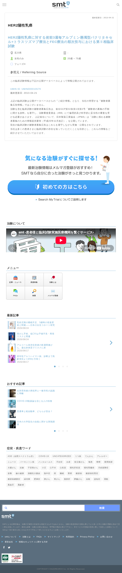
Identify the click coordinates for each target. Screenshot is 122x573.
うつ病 (78, 456)
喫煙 (98, 462)
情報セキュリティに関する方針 (33, 542)
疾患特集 (34, 282)
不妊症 (59, 462)
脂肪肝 (67, 479)
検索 (34, 295)
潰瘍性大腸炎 (34, 473)
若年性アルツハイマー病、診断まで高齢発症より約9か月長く (36, 357)
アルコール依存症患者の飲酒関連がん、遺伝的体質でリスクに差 (35, 346)
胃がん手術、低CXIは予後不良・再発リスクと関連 (35, 335)
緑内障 (27, 479)
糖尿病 (79, 473)
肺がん (47, 479)
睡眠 (62, 473)
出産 (68, 462)
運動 (106, 479)
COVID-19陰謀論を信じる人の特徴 (34, 401)
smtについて (11, 537)
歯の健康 (20, 473)
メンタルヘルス (45, 462)
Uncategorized (62, 456)
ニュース (12, 462)
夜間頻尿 (108, 462)
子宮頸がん (33, 468)
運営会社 (9, 542)
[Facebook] (4, 547)
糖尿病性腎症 (92, 473)
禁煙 (70, 473)
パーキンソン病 (27, 462)
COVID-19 (44, 456)
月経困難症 (103, 468)
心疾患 (63, 468)
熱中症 (47, 473)
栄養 (10, 473)
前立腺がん (79, 462)
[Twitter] (9, 547)
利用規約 (70, 537)
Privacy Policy (87, 537)
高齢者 (21, 485)
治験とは (52, 282)
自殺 (88, 479)
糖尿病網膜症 (14, 479)
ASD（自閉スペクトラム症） (21, 456)
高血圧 (11, 485)
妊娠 (22, 468)
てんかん (89, 456)
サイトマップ (54, 537)
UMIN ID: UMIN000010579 (25, 89)
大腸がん (12, 468)
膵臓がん (78, 479)
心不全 (53, 468)
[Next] (110, 342)
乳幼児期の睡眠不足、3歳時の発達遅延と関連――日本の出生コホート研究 (36, 323)
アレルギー (102, 456)
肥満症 (37, 479)
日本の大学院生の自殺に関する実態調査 (36, 423)
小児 (44, 468)
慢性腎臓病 (89, 468)
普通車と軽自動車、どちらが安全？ (35, 411)
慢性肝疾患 (75, 468)
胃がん (57, 479)
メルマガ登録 (53, 295)
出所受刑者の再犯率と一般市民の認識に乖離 (36, 392)
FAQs (15, 295)
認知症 (97, 479)
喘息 (90, 462)
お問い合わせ (106, 537)
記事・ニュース (15, 282)
